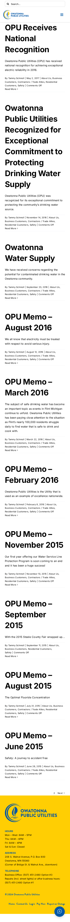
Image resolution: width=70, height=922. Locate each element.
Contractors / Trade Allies (31, 82)
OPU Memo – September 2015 (28, 614)
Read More (10, 89)
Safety (21, 85)
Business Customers (16, 221)
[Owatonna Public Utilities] (16, 11)
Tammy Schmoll (16, 78)
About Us (46, 78)
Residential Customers (16, 224)
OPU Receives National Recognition (31, 38)
